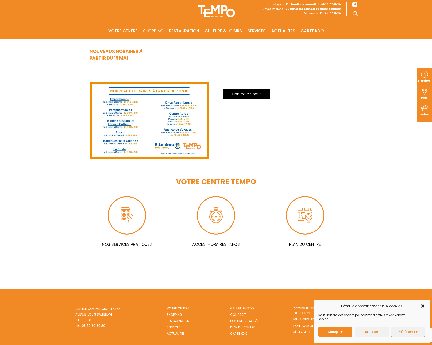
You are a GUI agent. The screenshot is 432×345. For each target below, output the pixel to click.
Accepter (335, 331)
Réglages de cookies (310, 332)
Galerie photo (242, 308)
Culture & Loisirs (223, 31)
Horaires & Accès (244, 321)
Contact (238, 314)
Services (257, 31)
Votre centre (122, 31)
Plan (424, 97)
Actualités (283, 31)
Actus (424, 114)
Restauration (184, 31)
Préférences (408, 331)
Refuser (371, 331)
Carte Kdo (239, 333)
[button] (423, 306)
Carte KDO (312, 31)
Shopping (153, 31)
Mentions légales (307, 319)
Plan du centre (242, 327)
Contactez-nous (246, 94)
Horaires (424, 81)
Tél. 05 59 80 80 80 (90, 325)
